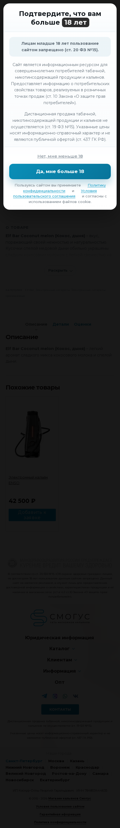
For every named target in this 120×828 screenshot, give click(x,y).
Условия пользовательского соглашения (55, 193)
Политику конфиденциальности (64, 188)
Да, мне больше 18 (60, 171)
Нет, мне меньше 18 (60, 156)
